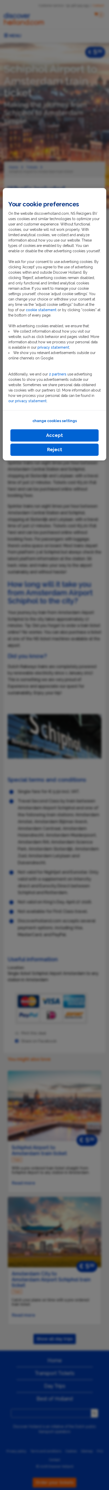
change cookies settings (54, 421)
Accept (54, 435)
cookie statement (42, 310)
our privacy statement (27, 401)
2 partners (57, 374)
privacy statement (53, 347)
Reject (54, 449)
